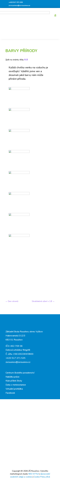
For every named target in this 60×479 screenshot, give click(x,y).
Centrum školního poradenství (20, 372)
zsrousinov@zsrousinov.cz (19, 5)
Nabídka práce (12, 376)
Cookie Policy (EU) (42, 477)
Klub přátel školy (14, 380)
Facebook (10, 392)
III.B (26, 59)
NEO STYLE (33, 474)
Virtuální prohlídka (14, 388)
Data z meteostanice (16, 384)
